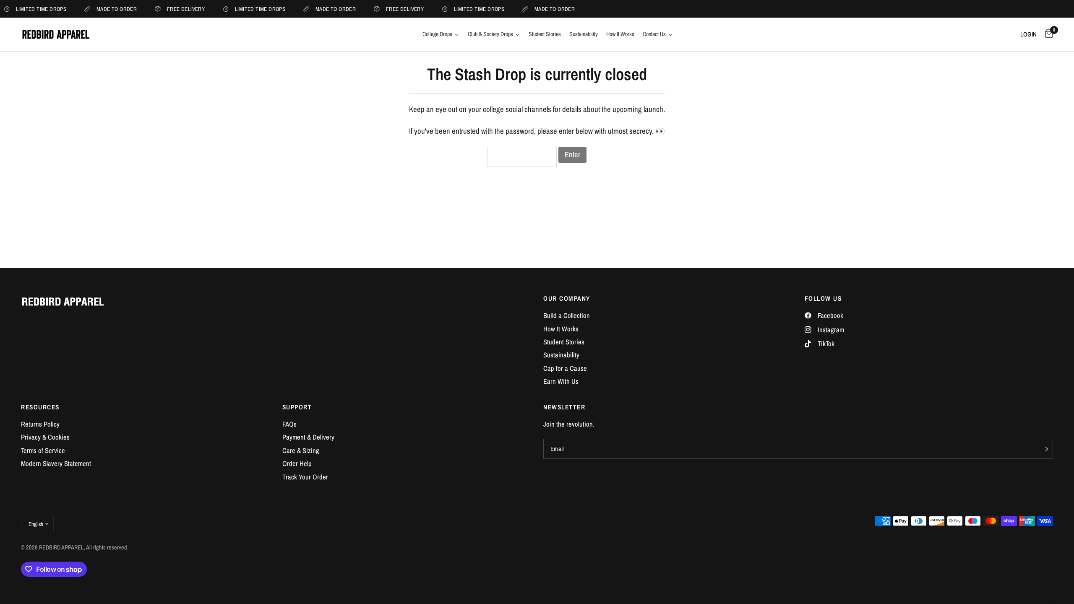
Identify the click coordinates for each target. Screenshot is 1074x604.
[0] (1047, 34)
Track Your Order (305, 477)
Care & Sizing (300, 450)
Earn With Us (561, 381)
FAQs (289, 424)
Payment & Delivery (308, 437)
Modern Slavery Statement (56, 463)
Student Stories (563, 341)
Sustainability (561, 354)
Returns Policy (40, 424)
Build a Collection (566, 315)
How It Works (561, 328)
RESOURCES (40, 407)
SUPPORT (297, 407)
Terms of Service (43, 450)
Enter (572, 154)
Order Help (297, 463)
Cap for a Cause (565, 368)
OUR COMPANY (566, 298)
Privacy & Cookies (45, 437)
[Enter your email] (1044, 449)
